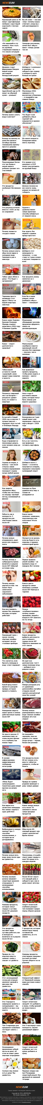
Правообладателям (26, 1102)
